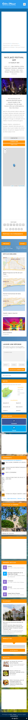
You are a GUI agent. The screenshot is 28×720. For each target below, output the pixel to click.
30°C (11, 392)
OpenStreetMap (22, 185)
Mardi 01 (18, 403)
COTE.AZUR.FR (14, 716)
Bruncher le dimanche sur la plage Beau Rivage (15, 573)
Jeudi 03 (18, 410)
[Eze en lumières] (14, 323)
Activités (10, 625)
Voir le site (14, 144)
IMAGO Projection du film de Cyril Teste (12, 273)
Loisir (17, 70)
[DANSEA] (5, 567)
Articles (22, 66)
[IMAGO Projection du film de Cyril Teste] (14, 264)
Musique (7, 72)
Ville (10, 629)
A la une (5, 625)
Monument (6, 628)
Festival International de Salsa (12, 293)
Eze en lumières (7, 332)
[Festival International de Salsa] (14, 284)
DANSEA (10, 566)
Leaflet (12, 185)
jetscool (10, 587)
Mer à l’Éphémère (11, 472)
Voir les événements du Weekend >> (12, 460)
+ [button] (5, 150)
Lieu (22, 626)
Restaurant (12, 576)
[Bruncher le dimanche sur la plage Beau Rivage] (5, 574)
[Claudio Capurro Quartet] (14, 304)
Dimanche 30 (6, 407)
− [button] (5, 152)
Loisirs (21, 70)
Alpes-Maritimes (15, 66)
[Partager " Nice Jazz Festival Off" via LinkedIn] (17, 224)
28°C (6, 395)
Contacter (14, 138)
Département (7, 68)
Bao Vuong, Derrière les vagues (16, 462)
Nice (9, 576)
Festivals (13, 70)
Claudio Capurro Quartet (10, 313)
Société (20, 628)
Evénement (14, 68)
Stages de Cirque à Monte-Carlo (16, 493)
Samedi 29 (6, 403)
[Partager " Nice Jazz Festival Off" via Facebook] (4, 224)
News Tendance (20, 568)
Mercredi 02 (19, 407)
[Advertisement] (14, 28)
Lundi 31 (5, 410)
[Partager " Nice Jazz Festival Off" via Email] (20, 224)
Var (24, 498)
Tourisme (5, 629)
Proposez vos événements (13, 234)
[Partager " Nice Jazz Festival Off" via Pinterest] (14, 224)
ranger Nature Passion (14, 593)
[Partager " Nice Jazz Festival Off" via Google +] (10, 224)
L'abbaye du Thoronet (8, 533)
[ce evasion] (5, 582)
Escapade (17, 626)
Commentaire (14, 141)
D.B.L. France (13, 714)
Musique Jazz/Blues (14, 72)
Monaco (20, 498)
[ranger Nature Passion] (5, 594)
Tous (4, 498)
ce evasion (10, 580)
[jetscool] (5, 588)
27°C (6, 390)
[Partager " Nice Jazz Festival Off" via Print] (23, 224)
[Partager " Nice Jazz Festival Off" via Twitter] (7, 224)
